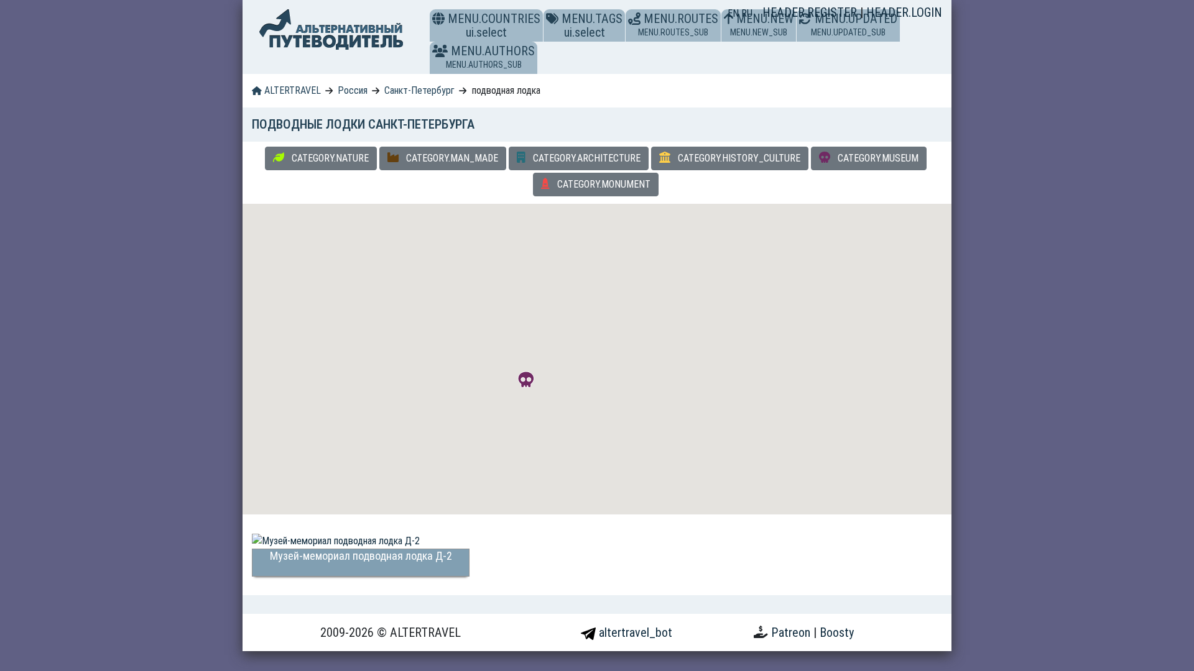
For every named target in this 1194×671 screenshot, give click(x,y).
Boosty (837, 632)
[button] (440, 51)
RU (746, 13)
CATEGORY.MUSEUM (877, 158)
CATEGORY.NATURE (329, 158)
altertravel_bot (634, 632)
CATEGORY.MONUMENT (602, 184)
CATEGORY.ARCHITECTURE (585, 158)
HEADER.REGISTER (811, 12)
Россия (353, 90)
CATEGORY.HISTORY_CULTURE (737, 158)
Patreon (792, 632)
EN (734, 13)
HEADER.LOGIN (904, 12)
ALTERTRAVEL (291, 90)
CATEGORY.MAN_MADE (451, 158)
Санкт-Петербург (419, 90)
